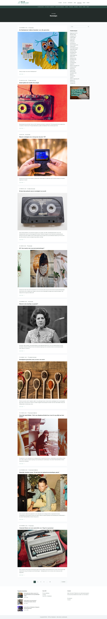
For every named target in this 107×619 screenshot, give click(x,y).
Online (71, 61)
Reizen (84, 2)
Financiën (72, 46)
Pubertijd (72, 70)
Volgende (63, 581)
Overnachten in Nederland (59, 6)
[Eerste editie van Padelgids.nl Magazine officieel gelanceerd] (20, 608)
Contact (69, 599)
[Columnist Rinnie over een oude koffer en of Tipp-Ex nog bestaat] (42, 548)
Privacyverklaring (45, 593)
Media (75, 2)
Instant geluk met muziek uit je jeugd (29, 82)
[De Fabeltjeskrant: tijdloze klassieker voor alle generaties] (42, 50)
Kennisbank (76, 6)
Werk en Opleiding (73, 78)
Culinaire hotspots (41, 6)
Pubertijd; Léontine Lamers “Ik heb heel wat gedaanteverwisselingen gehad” (39, 472)
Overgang (72, 62)
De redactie (69, 598)
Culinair (60, 2)
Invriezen (72, 50)
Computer (72, 36)
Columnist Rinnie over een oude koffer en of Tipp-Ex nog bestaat (36, 528)
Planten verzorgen (73, 65)
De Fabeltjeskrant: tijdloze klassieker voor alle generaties (34, 30)
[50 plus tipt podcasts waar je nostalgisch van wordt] (42, 211)
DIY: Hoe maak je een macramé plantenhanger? (31, 248)
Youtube (71, 83)
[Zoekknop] (88, 27)
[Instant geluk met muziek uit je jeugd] (42, 103)
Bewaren (72, 34)
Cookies (44, 594)
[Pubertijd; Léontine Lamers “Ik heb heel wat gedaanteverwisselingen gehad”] (42, 493)
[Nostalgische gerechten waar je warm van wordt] (42, 380)
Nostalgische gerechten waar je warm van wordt (32, 359)
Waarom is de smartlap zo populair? (28, 304)
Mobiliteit (72, 58)
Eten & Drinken (73, 44)
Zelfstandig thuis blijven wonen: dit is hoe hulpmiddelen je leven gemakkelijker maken (32, 594)
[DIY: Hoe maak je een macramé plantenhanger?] (42, 268)
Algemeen (66, 6)
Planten (71, 64)
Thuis (71, 77)
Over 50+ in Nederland (47, 596)
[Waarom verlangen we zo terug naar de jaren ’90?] (42, 157)
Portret (84, 6)
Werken (88, 6)
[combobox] (78, 26)
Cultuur (64, 2)
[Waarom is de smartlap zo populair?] (42, 324)
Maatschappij (72, 55)
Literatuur (72, 53)
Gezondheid (70, 2)
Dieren (71, 40)
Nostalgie (79, 2)
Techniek (72, 75)
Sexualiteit (72, 73)
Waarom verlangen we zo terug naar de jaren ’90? (32, 137)
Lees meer (22, 74)
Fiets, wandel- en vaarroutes (49, 6)
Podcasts (80, 6)
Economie (72, 43)
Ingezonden (71, 6)
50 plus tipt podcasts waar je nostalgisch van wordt (32, 191)
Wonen (88, 2)
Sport (71, 74)
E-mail (71, 42)
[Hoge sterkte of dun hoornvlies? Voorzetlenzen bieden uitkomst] (20, 602)
